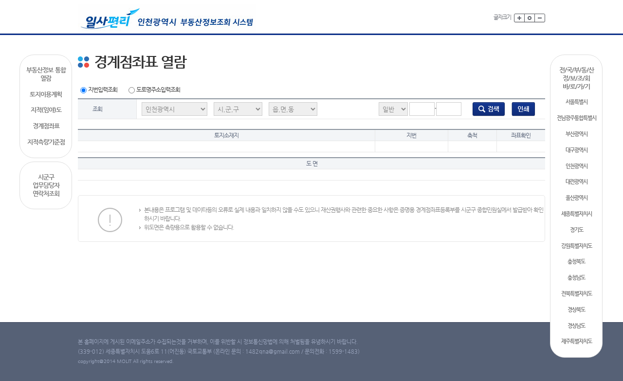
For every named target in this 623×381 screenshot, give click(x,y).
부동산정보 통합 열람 (46, 74)
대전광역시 (576, 182)
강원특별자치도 (576, 246)
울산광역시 (576, 198)
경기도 (576, 230)
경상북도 (576, 310)
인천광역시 (576, 166)
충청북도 (576, 261)
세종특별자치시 (576, 214)
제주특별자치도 (576, 341)
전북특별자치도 (576, 293)
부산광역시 (576, 134)
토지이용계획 (46, 94)
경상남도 (576, 326)
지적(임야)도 (46, 109)
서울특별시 (576, 102)
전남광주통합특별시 (576, 118)
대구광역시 (576, 150)
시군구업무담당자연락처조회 (46, 185)
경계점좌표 (46, 125)
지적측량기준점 (46, 141)
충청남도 (576, 277)
